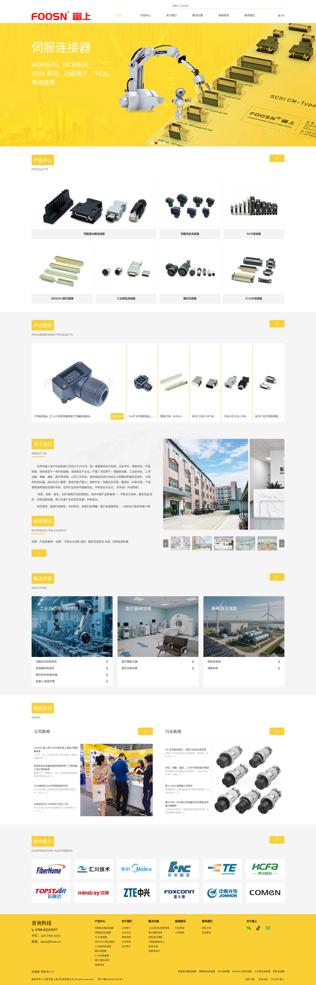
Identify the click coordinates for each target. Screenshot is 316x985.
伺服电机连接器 (103, 932)
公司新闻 (179, 932)
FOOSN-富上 (277, 979)
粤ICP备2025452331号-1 (111, 979)
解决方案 (197, 15)
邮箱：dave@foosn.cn (46, 941)
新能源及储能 (155, 937)
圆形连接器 (100, 951)
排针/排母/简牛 (102, 960)
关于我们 (171, 15)
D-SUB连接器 (102, 955)
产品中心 (145, 15)
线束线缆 (99, 964)
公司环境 (126, 941)
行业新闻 (179, 928)
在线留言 (206, 932)
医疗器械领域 (155, 932)
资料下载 (250, 979)
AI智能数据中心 (156, 941)
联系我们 (250, 15)
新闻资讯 (224, 15)
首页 (119, 15)
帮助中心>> (47, 971)
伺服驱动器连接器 (104, 928)
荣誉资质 (126, 937)
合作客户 (126, 946)
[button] (152, 143)
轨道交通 (153, 946)
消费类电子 (154, 951)
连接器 (36, 971)
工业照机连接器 (103, 946)
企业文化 (126, 932)
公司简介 (126, 928)
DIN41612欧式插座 (105, 941)
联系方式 (206, 928)
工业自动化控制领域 (158, 928)
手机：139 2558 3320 (46, 935)
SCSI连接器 (101, 937)
